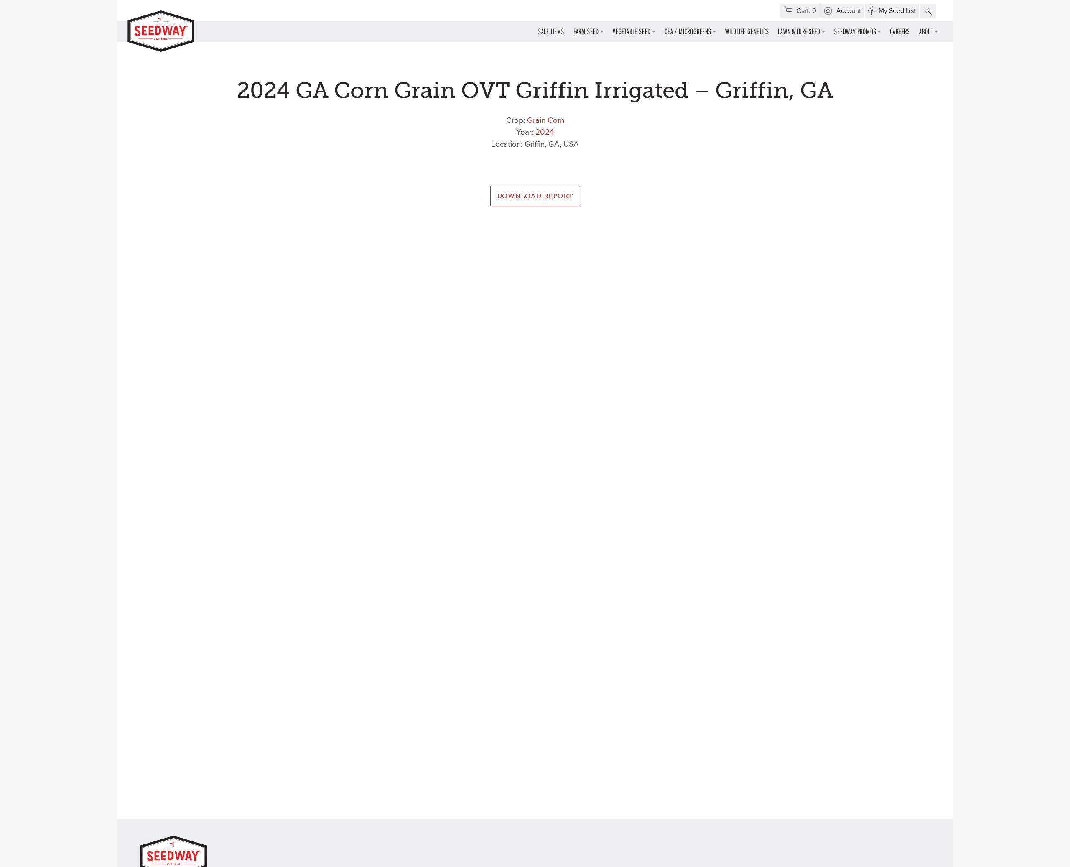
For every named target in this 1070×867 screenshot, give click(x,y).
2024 (544, 132)
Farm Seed (586, 31)
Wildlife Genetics (747, 31)
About (926, 31)
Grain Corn (545, 120)
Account (848, 11)
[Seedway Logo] (160, 31)
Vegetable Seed (632, 31)
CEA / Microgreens (688, 31)
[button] (928, 11)
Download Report (535, 196)
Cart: (806, 11)
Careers (900, 31)
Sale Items (551, 31)
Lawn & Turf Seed (799, 31)
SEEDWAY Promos (855, 31)
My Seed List (897, 11)
